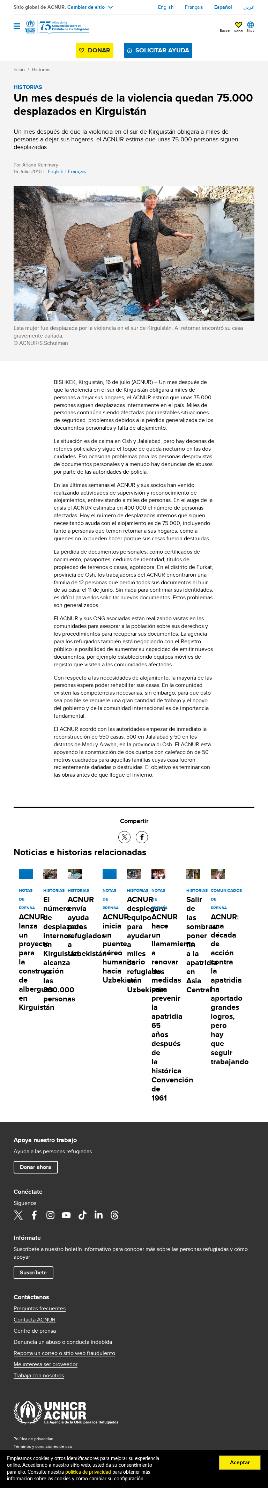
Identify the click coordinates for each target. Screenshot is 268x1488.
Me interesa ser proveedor (45, 1364)
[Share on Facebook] (142, 837)
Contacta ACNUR (34, 1320)
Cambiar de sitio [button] (86, 6)
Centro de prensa (35, 1331)
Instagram (50, 1215)
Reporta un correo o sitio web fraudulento (64, 1353)
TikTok (82, 1215)
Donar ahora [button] (35, 1167)
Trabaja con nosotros (39, 1375)
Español (223, 6)
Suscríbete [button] (33, 1272)
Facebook (34, 1215)
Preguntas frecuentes (40, 1308)
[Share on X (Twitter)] (124, 837)
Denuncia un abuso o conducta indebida (63, 1342)
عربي (248, 6)
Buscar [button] (225, 30)
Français (194, 6)
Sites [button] (250, 30)
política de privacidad (88, 1472)
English (166, 6)
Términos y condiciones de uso (43, 1446)
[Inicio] (49, 27)
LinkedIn (98, 1215)
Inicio (19, 69)
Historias (41, 69)
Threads (114, 1215)
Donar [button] (238, 30)
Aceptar (240, 1462)
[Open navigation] (17, 26)
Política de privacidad (33, 1439)
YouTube (66, 1215)
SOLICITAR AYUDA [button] (162, 50)
